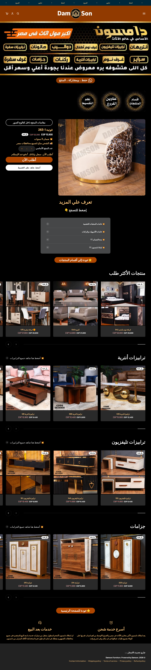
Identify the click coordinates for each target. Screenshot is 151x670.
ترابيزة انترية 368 (75, 414)
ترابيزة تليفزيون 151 (28, 498)
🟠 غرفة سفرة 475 (28, 329)
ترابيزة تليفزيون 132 (123, 498)
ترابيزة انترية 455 (123, 414)
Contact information (77, 661)
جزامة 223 (123, 582)
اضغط (90, 3)
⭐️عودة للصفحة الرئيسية (75, 610)
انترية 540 (75, 329)
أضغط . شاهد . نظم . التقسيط (29, 167)
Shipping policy (94, 661)
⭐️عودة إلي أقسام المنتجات (75, 260)
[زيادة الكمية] (22, 149)
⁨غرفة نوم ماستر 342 (123, 329)
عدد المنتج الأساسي (44, 148)
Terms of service (110, 661)
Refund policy (139, 661)
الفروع (112, 3)
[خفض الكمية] (31, 149)
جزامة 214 (75, 582)
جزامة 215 (28, 582)
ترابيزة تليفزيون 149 (75, 498)
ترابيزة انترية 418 (28, 414)
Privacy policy (125, 661)
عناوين (135, 3)
